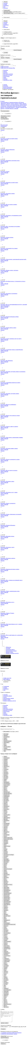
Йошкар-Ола (6, 831)
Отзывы (5, 4)
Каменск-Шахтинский (8, 839)
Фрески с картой (22, 106)
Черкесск (6, 995)
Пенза (5, 918)
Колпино (5, 853)
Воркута (5, 803)
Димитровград (7, 817)
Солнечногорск (7, 955)
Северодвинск (7, 947)
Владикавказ (6, 796)
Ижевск (5, 829)
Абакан (5, 756)
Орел (5, 913)
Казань (5, 738)
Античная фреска (5, 102)
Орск (5, 917)
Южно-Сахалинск (7, 1004)
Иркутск (5, 830)
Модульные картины (8, 73)
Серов (5, 950)
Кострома (6, 856)
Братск (5, 787)
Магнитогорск (6, 874)
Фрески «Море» (19, 103)
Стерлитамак (6, 961)
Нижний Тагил (7, 894)
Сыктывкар (6, 965)
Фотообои (5, 70)
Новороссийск (7, 898)
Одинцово (6, 910)
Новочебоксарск (7, 901)
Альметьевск (6, 757)
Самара (5, 748)
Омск (5, 743)
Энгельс (5, 1002)
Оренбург (6, 914)
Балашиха (6, 773)
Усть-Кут (5, 984)
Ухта (5, 987)
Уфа (5, 751)
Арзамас (5, 763)
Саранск (5, 942)
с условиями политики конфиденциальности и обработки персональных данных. (11, 1033)
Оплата (5, 697)
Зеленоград (6, 824)
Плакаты (5, 78)
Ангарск (5, 760)
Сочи (5, 957)
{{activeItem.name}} (7, 11)
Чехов (5, 997)
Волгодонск (6, 800)
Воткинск (6, 807)
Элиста (5, 1001)
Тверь (5, 970)
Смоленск (6, 954)
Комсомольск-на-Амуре (9, 854)
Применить (3, 1043)
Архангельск (6, 766)
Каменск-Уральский (8, 837)
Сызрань (5, 964)
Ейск (5, 821)
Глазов (5, 813)
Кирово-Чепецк (7, 846)
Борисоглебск (7, 784)
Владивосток (6, 794)
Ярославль (6, 1007)
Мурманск (6, 881)
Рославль (6, 931)
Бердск (5, 779)
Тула (5, 975)
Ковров (5, 850)
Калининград (6, 834)
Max (14, 68)
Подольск (6, 925)
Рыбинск (5, 934)
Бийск (5, 780)
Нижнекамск (6, 891)
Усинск (5, 981)
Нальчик (5, 886)
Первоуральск (7, 920)
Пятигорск (6, 930)
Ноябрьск (6, 907)
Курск (5, 866)
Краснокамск (6, 860)
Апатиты (5, 762)
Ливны (5, 870)
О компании (6, 686)
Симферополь (7, 952)
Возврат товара (9, 652)
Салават (5, 937)
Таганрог (5, 967)
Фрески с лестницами (6, 107)
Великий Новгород (7, 793)
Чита (5, 998)
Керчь (5, 844)
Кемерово (6, 843)
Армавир (5, 765)
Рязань (5, 935)
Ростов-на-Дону (7, 746)
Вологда (5, 802)
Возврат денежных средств (12, 653)
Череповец (6, 994)
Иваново (5, 827)
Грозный (5, 816)
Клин (5, 847)
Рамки (4, 77)
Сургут (5, 962)
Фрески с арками (19, 104)
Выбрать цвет (4, 117)
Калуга (5, 836)
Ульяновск (6, 979)
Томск (5, 974)
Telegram (11, 68)
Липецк (5, 871)
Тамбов (5, 968)
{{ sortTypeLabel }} (4, 118)
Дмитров (5, 819)
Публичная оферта (10, 649)
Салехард (6, 938)
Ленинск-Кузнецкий (8, 868)
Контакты (5, 8)
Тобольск (6, 971)
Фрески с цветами (14, 108)
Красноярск (6, 861)
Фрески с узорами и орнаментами (19, 107)
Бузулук (5, 790)
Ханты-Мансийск (7, 989)
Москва (5, 739)
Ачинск (5, 770)
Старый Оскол (7, 960)
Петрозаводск (7, 923)
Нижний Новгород (7, 741)
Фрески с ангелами (10, 104)
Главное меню (7, 10)
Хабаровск (6, 988)
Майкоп (5, 876)
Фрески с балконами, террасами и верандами (14, 105)
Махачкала (6, 877)
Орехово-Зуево (7, 915)
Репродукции (6, 76)
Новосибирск (6, 742)
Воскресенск (6, 806)
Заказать (2, 130)
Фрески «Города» (11, 103)
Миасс (5, 878)
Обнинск (5, 908)
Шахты (5, 999)
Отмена (2, 48)
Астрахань (6, 769)
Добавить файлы (4, 1023)
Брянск (5, 789)
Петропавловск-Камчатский (9, 924)
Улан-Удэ (6, 978)
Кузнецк (5, 863)
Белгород (6, 776)
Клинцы (5, 849)
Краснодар (6, 859)
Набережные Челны (8, 884)
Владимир (6, 797)
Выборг (5, 810)
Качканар (6, 841)
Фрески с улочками (5, 108)
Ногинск (5, 905)
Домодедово (6, 820)
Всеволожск (6, 809)
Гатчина (5, 812)
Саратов (5, 944)
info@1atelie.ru (6, 679)
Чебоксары (6, 991)
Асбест (5, 767)
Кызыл (5, 867)
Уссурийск (6, 982)
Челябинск (6, 992)
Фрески (5, 71)
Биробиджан (6, 782)
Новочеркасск (7, 903)
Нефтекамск (6, 888)
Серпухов (6, 951)
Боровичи (6, 786)
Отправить (3, 1029)
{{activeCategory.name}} (8, 13)
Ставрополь (6, 958)
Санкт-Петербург (7, 749)
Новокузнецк (6, 896)
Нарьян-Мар (6, 887)
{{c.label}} (5, 52)
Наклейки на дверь (7, 80)
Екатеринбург (6, 736)
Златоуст (6, 826)
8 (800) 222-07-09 (4, 66)
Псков (5, 927)
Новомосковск (7, 897)
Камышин (6, 840)
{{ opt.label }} (8, 113)
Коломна (5, 851)
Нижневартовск (7, 890)
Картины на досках (7, 75)
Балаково (6, 772)
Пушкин (5, 928)
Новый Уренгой (7, 904)
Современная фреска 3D (14, 102)
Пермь (5, 745)
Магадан (5, 873)
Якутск (5, 1005)
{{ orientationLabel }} (5, 111)
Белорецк (6, 777)
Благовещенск (7, 783)
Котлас (5, 857)
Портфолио (6, 5)
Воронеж (5, 735)
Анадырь (5, 759)
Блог (4, 6)
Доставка (5, 3)
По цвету (7, 57)
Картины (5, 72)
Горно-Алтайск (7, 814)
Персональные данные (11, 650)
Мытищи (5, 883)
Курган (5, 864)
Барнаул (5, 775)
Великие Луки (7, 792)
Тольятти (6, 972)
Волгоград (6, 733)
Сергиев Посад (7, 948)
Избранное (8, 647)
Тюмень (5, 977)
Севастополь (6, 945)
